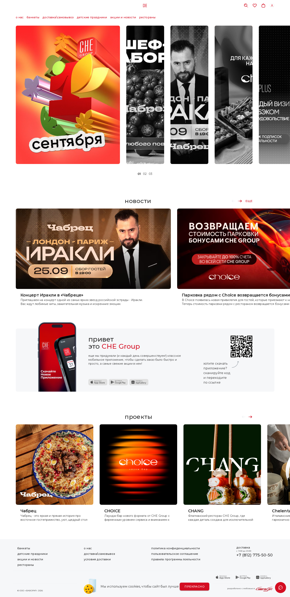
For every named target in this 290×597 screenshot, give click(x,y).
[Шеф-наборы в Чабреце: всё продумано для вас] (145, 95)
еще (249, 201)
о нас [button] (20, 17)
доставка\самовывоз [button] (58, 17)
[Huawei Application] (138, 382)
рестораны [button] (147, 17)
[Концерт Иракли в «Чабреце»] (189, 95)
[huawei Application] (263, 577)
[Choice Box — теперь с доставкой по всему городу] (234, 95)
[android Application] (243, 577)
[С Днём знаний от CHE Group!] (68, 95)
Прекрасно (194, 586)
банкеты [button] (33, 17)
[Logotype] (145, 5)
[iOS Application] (97, 382)
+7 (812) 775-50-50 (254, 555)
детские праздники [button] (92, 17)
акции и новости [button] (123, 17)
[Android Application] (118, 382)
